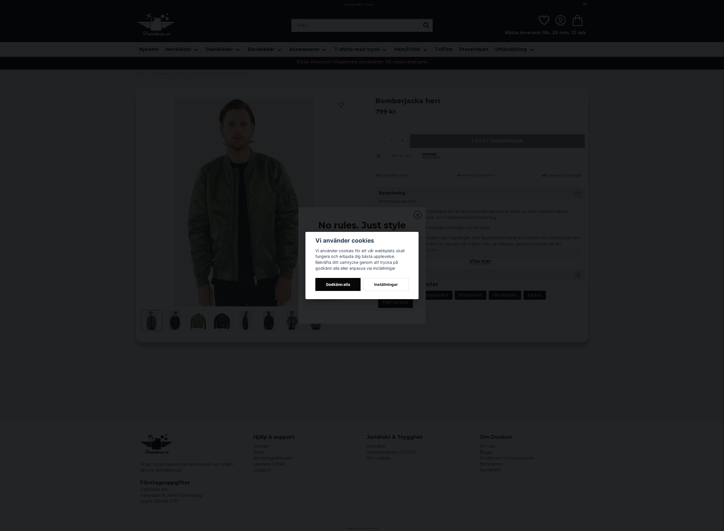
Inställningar (386, 284)
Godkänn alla (338, 284)
